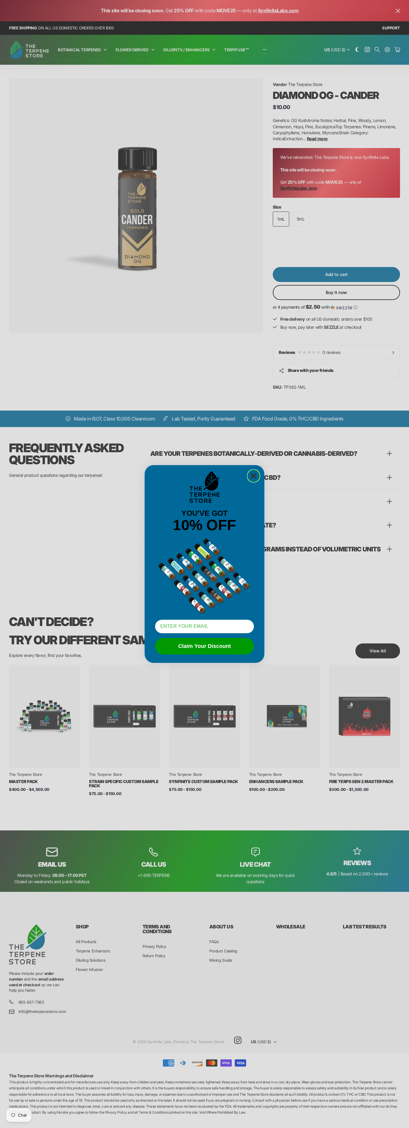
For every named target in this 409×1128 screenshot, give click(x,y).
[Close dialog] (254, 476)
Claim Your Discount (204, 646)
